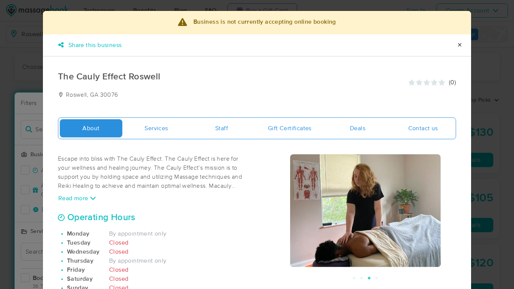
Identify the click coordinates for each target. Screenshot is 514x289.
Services (156, 128)
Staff (221, 128)
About (90, 128)
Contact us (423, 128)
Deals (357, 128)
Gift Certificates (290, 128)
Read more (74, 198)
